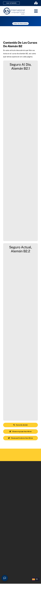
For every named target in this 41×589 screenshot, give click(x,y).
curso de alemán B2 (20, 54)
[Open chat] (5, 578)
